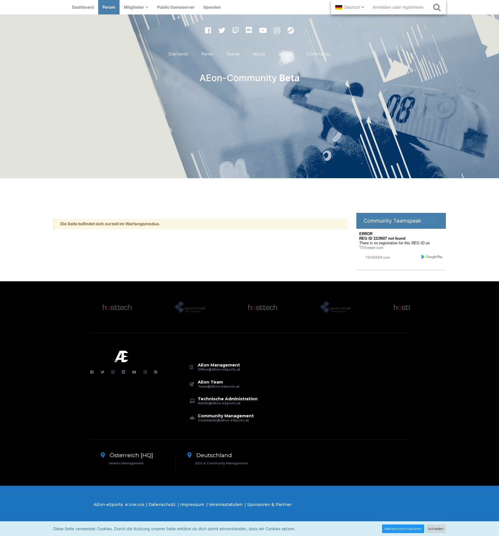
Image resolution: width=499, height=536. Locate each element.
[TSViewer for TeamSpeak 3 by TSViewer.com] (375, 257)
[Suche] (437, 7)
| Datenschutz (161, 504)
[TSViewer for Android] (432, 256)
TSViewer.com (371, 247)
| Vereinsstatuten (224, 504)
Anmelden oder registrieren (398, 7)
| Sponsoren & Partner (268, 504)
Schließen (436, 528)
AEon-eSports (108, 504)
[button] (349, 7)
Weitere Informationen (403, 528)
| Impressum (191, 504)
